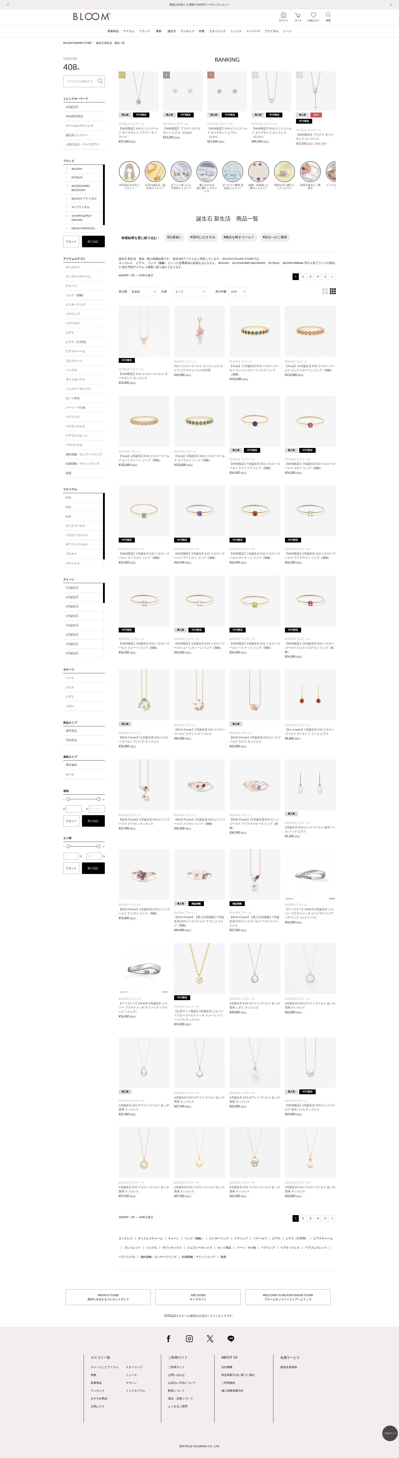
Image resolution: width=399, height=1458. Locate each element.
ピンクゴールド (75, 525)
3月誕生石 (72, 606)
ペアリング (73, 416)
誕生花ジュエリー (77, 135)
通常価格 (71, 764)
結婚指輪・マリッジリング (82, 463)
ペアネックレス (75, 426)
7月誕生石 (72, 644)
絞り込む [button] (93, 241)
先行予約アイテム (133, 267)
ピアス (70, 332)
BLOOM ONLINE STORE (77, 43)
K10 (68, 516)
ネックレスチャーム (78, 276)
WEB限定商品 (74, 116)
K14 (68, 507)
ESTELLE (77, 177)
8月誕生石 (72, 107)
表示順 (123, 291)
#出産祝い (174, 237)
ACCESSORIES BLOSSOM (81, 188)
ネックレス (73, 267)
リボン (70, 706)
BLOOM (77, 168)
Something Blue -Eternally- (82, 217)
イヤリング (73, 314)
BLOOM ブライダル (84, 198)
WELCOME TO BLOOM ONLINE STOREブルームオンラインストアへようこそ (288, 1297)
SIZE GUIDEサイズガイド (198, 1297)
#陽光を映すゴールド (239, 237)
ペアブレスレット (77, 435)
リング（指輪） (75, 295)
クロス (70, 687)
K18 (68, 497)
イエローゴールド (77, 535)
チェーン (71, 285)
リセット (71, 241)
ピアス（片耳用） (77, 342)
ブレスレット (74, 360)
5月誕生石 (72, 625)
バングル (71, 370)
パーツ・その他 (75, 407)
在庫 (164, 291)
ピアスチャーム (75, 351)
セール (70, 774)
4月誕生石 (72, 615)
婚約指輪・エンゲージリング (84, 454)
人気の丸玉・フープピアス (82, 144)
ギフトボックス (75, 379)
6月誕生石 (72, 634)
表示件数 (221, 291)
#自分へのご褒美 (275, 237)
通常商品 (71, 730)
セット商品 (73, 398)
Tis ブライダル (81, 207)
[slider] (68, 799)
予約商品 (71, 740)
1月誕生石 (72, 587)
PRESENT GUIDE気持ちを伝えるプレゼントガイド (108, 1297)
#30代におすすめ (202, 237)
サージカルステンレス (80, 125)
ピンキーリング (75, 304)
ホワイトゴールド (77, 544)
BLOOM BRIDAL (293, 263)
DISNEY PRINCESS (83, 228)
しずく (70, 696)
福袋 (68, 473)
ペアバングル (74, 445)
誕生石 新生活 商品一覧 (110, 43)
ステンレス (73, 563)
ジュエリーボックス (78, 388)
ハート (70, 678)
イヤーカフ (73, 323)
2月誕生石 (72, 597)
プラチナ (71, 553)
